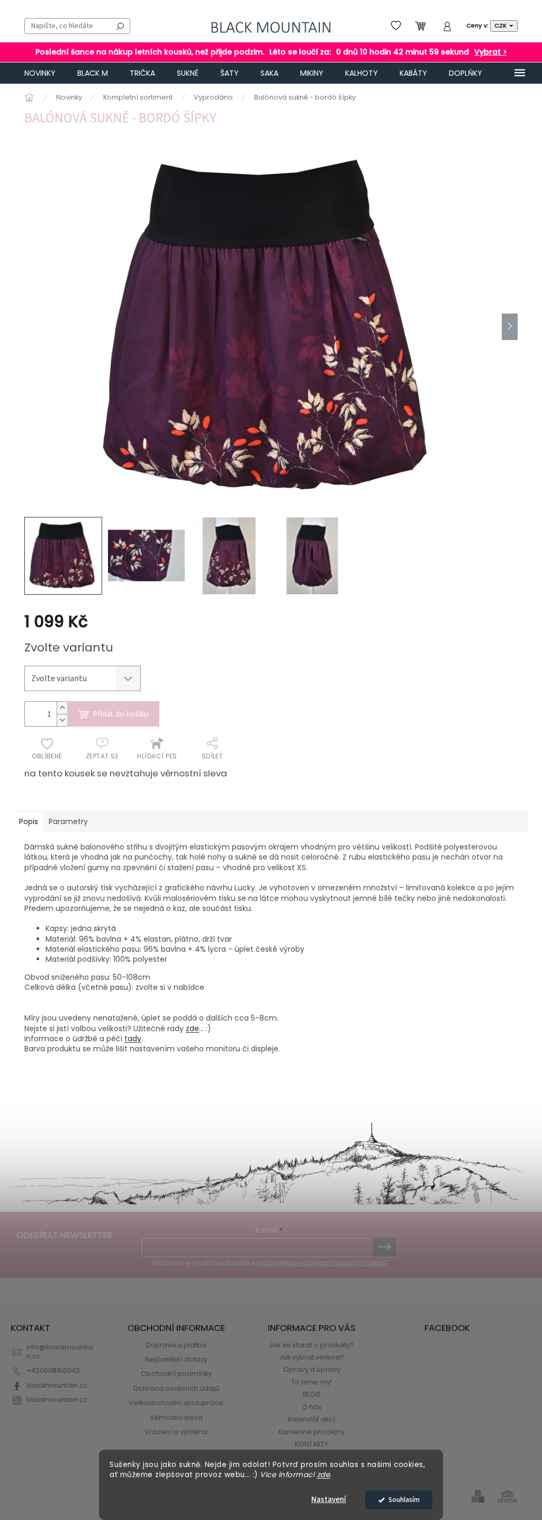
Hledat (120, 26)
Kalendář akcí (311, 1419)
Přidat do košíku (120, 714)
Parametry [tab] (68, 821)
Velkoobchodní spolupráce (176, 1402)
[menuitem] (40, 73)
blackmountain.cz (56, 1385)
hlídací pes (157, 756)
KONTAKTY (311, 1444)
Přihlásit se (384, 1247)
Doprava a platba (176, 1344)
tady (132, 1038)
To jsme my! (311, 1382)
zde (323, 1475)
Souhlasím (404, 1500)
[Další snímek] (510, 327)
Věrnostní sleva (176, 1417)
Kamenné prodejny (311, 1431)
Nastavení (328, 1499)
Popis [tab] (28, 821)
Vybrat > (490, 52)
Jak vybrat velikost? (312, 1357)
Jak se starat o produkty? (311, 1344)
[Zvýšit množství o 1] (62, 708)
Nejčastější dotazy (176, 1359)
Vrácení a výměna (175, 1431)
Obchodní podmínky (176, 1373)
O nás (312, 1406)
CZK (501, 25)
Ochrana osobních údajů (176, 1388)
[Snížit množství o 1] (62, 720)
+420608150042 (53, 1370)
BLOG (312, 1394)
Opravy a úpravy (311, 1369)
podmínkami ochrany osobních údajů (322, 1262)
